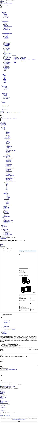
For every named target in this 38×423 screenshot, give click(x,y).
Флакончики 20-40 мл (3, 395)
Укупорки (2, 402)
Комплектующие (8, 200)
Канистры (2, 398)
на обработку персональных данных (9, 386)
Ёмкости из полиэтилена (4, 403)
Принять (19, 421)
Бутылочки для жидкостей (4, 401)
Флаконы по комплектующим (10, 150)
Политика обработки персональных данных (7, 413)
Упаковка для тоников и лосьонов (5, 399)
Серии (7, 184)
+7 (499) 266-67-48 (3, 123)
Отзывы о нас (2, 392)
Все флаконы (8, 132)
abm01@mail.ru (2, 1)
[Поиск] (1, 7)
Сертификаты (2, 390)
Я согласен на (9, 369)
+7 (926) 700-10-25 (9, 3)
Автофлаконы (2, 396)
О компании (6, 210)
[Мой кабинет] (0, 114)
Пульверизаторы (3, 397)
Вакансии (1, 393)
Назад (5, 129)
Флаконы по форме (9, 139)
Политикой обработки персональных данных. (19, 419)
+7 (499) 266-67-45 (3, 3)
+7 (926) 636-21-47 (4, 125)
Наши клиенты (2, 391)
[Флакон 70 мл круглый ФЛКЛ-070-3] (10, 266)
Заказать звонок (6, 235)
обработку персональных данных (11, 369)
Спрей (1, 400)
